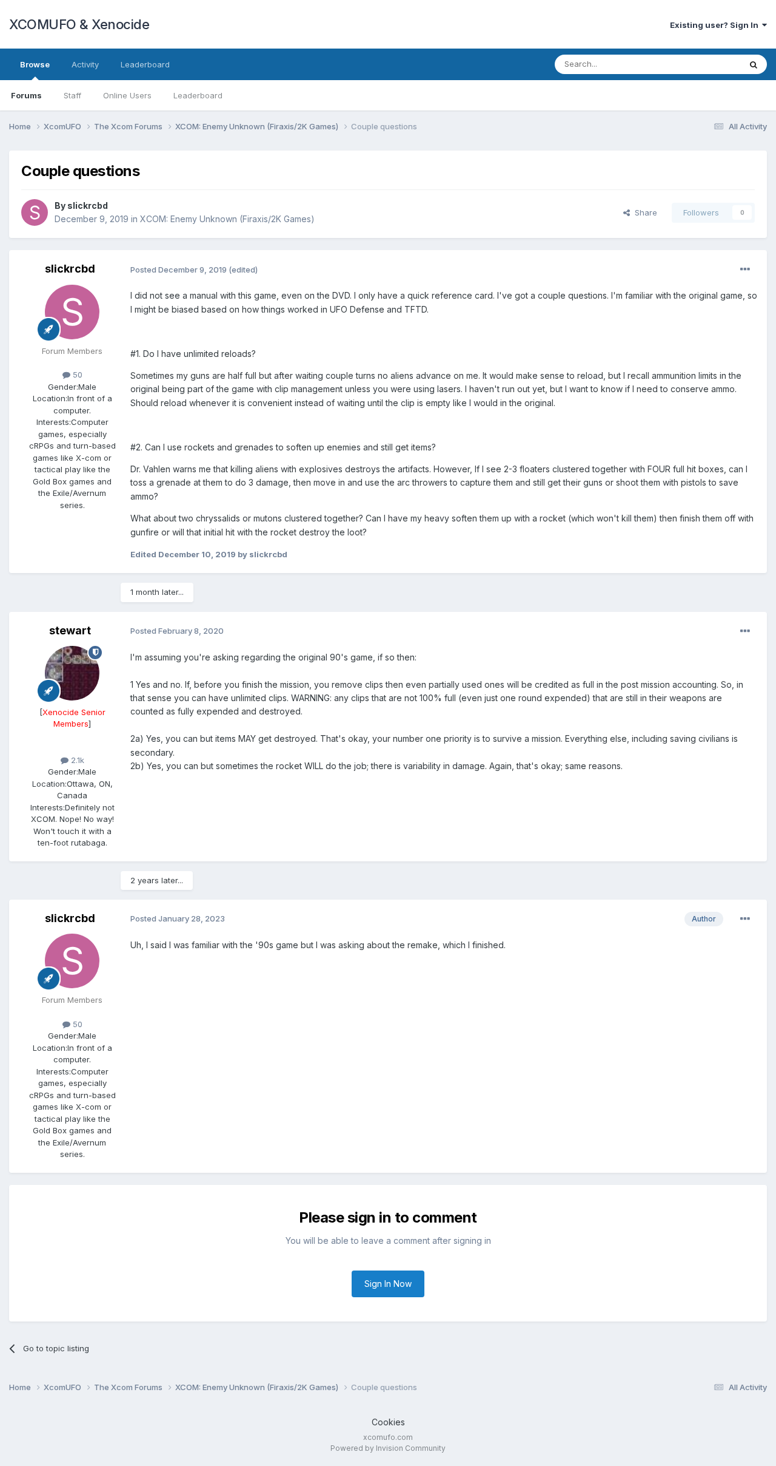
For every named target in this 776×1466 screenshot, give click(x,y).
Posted (178, 269)
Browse (35, 64)
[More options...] (745, 269)
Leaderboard (197, 95)
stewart (70, 630)
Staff (72, 95)
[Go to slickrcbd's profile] (34, 212)
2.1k (76, 760)
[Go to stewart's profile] (72, 673)
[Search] (753, 64)
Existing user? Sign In (716, 25)
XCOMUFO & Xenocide (79, 24)
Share (643, 212)
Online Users (127, 95)
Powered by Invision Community (388, 1448)
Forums (26, 95)
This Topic (705, 64)
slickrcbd (87, 205)
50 (76, 374)
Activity (85, 64)
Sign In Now (388, 1283)
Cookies (388, 1422)
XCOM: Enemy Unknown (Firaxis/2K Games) (227, 219)
